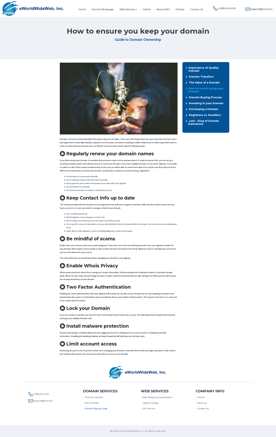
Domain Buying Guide (96, 408)
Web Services (127, 9)
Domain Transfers (201, 76)
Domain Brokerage (103, 9)
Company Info (210, 391)
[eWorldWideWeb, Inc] (33, 8)
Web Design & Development (157, 397)
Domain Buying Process (205, 97)
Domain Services (100, 391)
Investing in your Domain (206, 103)
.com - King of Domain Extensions (203, 123)
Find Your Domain (94, 397)
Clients (147, 9)
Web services (154, 391)
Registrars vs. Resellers (205, 115)
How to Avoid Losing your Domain (206, 90)
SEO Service (148, 408)
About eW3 (163, 9)
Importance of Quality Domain (204, 69)
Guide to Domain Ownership (138, 39)
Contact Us (196, 9)
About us (202, 403)
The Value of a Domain (204, 82)
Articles (180, 9)
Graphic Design (150, 403)
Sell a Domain (92, 403)
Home (82, 9)
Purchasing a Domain (203, 109)
